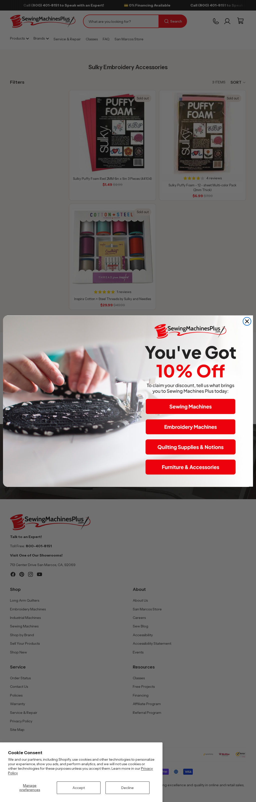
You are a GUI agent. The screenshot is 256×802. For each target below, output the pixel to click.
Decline (127, 787)
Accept (78, 787)
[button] (190, 406)
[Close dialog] (247, 321)
